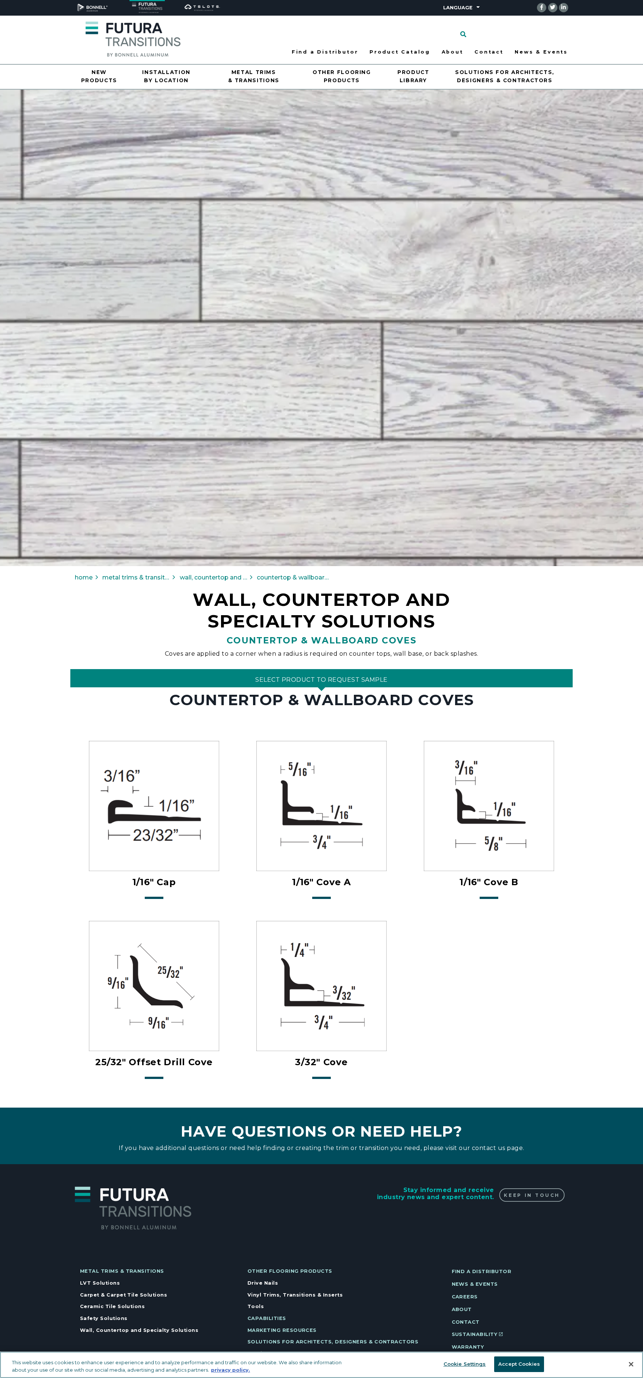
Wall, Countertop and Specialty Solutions (139, 1330)
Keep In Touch (532, 1195)
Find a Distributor (325, 52)
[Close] (631, 1364)
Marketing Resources (282, 1330)
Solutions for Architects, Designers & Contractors (504, 76)
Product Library (413, 76)
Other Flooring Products (342, 76)
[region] (321, 1365)
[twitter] (552, 7)
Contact (488, 52)
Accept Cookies (519, 1364)
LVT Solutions (100, 1283)
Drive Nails (262, 1283)
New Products (99, 76)
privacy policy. (230, 1370)
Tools (255, 1306)
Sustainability (475, 1334)
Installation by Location (166, 76)
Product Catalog (400, 52)
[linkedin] (563, 7)
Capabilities (266, 1318)
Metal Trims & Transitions (253, 76)
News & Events (541, 52)
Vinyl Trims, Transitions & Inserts (295, 1295)
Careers (465, 1297)
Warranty (468, 1347)
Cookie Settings (465, 1364)
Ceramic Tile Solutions (112, 1306)
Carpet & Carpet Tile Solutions (123, 1295)
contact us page (497, 1147)
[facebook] (541, 7)
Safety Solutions (104, 1318)
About (452, 52)
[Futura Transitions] (133, 38)
